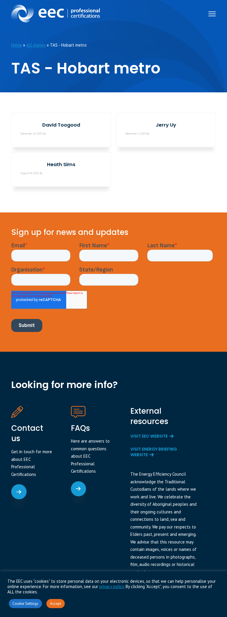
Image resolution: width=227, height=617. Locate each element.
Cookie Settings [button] (25, 603)
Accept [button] (55, 603)
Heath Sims (61, 164)
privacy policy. (111, 586)
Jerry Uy (166, 125)
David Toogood (61, 125)
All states (36, 45)
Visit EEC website (149, 436)
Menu (212, 13)
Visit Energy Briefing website (153, 452)
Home (16, 45)
